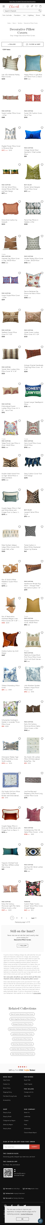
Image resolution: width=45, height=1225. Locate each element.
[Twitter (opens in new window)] (25, 1205)
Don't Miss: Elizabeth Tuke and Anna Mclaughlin (22, 1)
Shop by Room (7, 1128)
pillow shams (37, 993)
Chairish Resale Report (30, 1132)
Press (25, 1124)
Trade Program (28, 1084)
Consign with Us (28, 1092)
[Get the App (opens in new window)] (8, 1173)
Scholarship (27, 1128)
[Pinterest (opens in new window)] (18, 1205)
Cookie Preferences (27, 1214)
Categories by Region (9, 1120)
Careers (26, 1120)
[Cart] (40, 6)
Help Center (6, 1080)
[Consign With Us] (32, 6)
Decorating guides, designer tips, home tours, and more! (19, 1156)
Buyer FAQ (27, 1080)
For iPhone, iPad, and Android (11, 1165)
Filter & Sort (34, 44)
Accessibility (7, 1100)
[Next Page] (26, 918)
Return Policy (7, 1088)
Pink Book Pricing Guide (10, 1096)
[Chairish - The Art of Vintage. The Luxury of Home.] (14, 6)
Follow (23, 945)
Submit (34, 1147)
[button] (4, 6)
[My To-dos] (28, 6)
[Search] (40, 11)
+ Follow (12, 44)
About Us (26, 1112)
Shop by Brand (7, 1116)
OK (22, 1219)
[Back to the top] (40, 1214)
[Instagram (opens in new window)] (5, 1205)
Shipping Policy (7, 1092)
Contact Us (6, 1084)
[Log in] (23, 6)
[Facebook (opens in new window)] (12, 1205)
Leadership (27, 1116)
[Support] (40, 1221)
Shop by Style (7, 1112)
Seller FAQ (27, 1096)
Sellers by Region (8, 1124)
